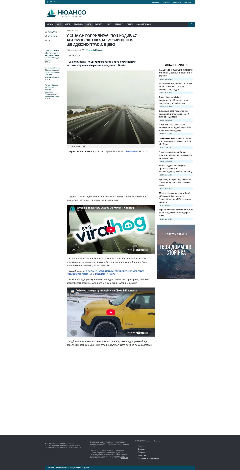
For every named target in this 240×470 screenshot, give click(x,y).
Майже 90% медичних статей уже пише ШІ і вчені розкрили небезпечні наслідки (175, 86)
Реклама (187, 2)
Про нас (166, 2)
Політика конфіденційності (148, 458)
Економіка (78, 24)
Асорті (129, 24)
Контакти (177, 2)
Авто (88, 24)
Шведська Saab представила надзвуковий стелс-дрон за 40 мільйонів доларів (174, 114)
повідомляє (131, 151)
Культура (98, 24)
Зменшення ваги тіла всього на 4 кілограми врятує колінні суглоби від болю (175, 141)
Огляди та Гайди (143, 24)
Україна (50, 24)
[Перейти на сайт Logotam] (176, 278)
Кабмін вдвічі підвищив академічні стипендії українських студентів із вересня (176, 73)
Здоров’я (119, 24)
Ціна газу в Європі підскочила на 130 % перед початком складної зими (175, 182)
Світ (59, 24)
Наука (108, 24)
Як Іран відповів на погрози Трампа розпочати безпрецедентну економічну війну (52, 90)
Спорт (67, 24)
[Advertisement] (111, 174)
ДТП (50, 36)
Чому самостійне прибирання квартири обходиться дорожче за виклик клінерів (175, 155)
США (55, 36)
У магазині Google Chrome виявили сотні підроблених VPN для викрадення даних (52, 72)
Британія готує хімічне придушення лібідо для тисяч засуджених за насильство (173, 100)
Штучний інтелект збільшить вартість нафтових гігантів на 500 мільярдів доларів (52, 55)
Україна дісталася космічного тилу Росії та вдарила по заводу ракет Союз (176, 213)
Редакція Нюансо (94, 50)
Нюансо (124, 458)
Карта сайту (142, 455)
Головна (155, 2)
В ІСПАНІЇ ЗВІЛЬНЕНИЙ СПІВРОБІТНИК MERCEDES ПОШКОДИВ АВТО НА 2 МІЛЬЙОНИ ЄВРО (105, 272)
